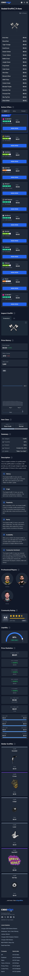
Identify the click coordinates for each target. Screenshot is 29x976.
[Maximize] (26, 323)
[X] (5, 917)
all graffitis (19, 900)
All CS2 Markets (16, 968)
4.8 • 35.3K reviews (7, 188)
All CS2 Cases (16, 960)
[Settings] (22, 2)
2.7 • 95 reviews (6, 172)
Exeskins (7, 136)
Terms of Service (5, 963)
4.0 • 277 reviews (6, 156)
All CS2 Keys (16, 963)
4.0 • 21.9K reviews (7, 267)
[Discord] (2, 917)
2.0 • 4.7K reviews (7, 283)
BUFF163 (7, 168)
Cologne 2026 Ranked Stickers (9, 928)
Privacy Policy (4, 966)
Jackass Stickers (5, 934)
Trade (23, 111)
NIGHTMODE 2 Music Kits (7, 942)
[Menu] (27, 2)
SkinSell (7, 231)
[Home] (6, 2)
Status (2, 960)
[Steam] (14, 917)
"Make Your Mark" (21, 451)
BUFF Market (8, 199)
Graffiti (25, 438)
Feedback (3, 957)
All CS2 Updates (17, 971)
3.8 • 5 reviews (6, 235)
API (2, 954)
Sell (14, 111)
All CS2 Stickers (16, 957)
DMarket (7, 263)
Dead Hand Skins (5, 945)
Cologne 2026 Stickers (7, 939)
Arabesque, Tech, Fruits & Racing (9, 931)
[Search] (24, 2)
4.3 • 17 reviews (6, 251)
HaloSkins (7, 152)
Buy (5, 111)
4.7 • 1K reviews (6, 204)
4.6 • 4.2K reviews (7, 220)
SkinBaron (8, 215)
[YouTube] (11, 917)
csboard (7, 247)
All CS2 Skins (16, 954)
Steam (6, 279)
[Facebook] (8, 917)
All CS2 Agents (16, 966)
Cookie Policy (4, 968)
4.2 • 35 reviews (6, 140)
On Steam (24, 13)
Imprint (3, 971)
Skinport (7, 184)
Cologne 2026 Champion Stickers (9, 937)
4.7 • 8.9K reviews (7, 123)
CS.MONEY (8, 119)
